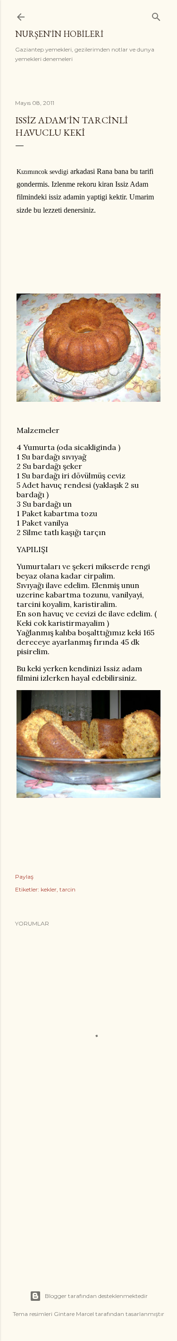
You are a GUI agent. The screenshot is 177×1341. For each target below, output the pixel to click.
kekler (49, 889)
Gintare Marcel (74, 1313)
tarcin (67, 889)
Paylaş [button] (24, 876)
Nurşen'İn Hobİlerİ (59, 33)
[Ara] (156, 15)
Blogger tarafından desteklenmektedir (96, 1295)
